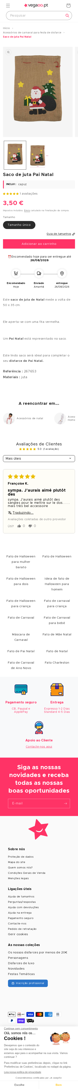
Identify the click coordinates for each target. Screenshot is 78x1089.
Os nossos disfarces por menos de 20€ (37, 952)
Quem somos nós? (20, 867)
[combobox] (39, 15)
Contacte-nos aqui (39, 746)
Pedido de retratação (22, 929)
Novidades (16, 968)
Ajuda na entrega (20, 913)
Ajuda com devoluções (23, 907)
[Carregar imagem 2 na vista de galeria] (39, 155)
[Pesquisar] (67, 15)
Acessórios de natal (30, 418)
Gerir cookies (18, 934)
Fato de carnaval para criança (57, 603)
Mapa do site (16, 862)
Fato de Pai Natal (20, 651)
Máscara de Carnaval (21, 637)
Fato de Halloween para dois (20, 581)
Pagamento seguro (21, 918)
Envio (27, 211)
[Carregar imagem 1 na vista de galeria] (15, 155)
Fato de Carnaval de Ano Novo (21, 665)
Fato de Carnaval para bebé (57, 620)
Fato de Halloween (56, 556)
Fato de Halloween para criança (20, 603)
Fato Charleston (57, 662)
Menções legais (18, 878)
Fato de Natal (57, 651)
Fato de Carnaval (21, 617)
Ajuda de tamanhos (21, 896)
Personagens (18, 957)
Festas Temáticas (21, 974)
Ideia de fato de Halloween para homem (57, 584)
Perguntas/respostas (22, 902)
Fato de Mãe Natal (57, 634)
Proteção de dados (20, 857)
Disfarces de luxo (21, 963)
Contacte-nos (17, 923)
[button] (8, 5)
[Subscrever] (65, 803)
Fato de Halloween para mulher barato (20, 562)
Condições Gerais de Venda (26, 873)
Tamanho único (19, 225)
